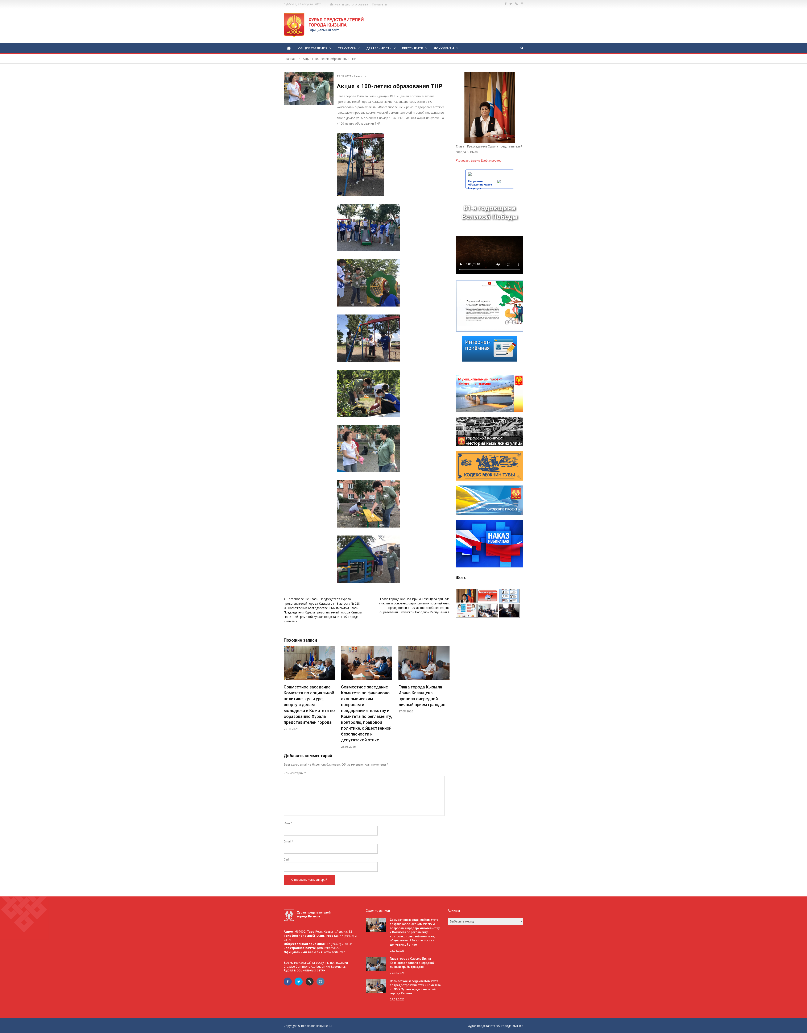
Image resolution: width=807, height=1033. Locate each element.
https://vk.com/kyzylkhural (516, 3)
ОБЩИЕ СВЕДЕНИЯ (312, 48)
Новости (360, 76)
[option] (309, 697)
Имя (288, 823)
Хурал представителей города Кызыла (495, 1026)
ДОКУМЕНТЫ (444, 48)
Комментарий (295, 773)
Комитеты (379, 4)
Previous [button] (286, 699)
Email (289, 841)
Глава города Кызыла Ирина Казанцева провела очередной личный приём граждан (412, 963)
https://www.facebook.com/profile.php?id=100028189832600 (505, 3)
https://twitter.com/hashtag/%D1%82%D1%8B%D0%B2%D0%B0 (510, 3)
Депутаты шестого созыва (349, 4)
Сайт (287, 859)
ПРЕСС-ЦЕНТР (412, 48)
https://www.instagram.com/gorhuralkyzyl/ (522, 3)
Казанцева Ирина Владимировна (478, 160)
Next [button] (446, 699)
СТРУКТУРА (347, 48)
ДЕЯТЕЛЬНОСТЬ (379, 48)
